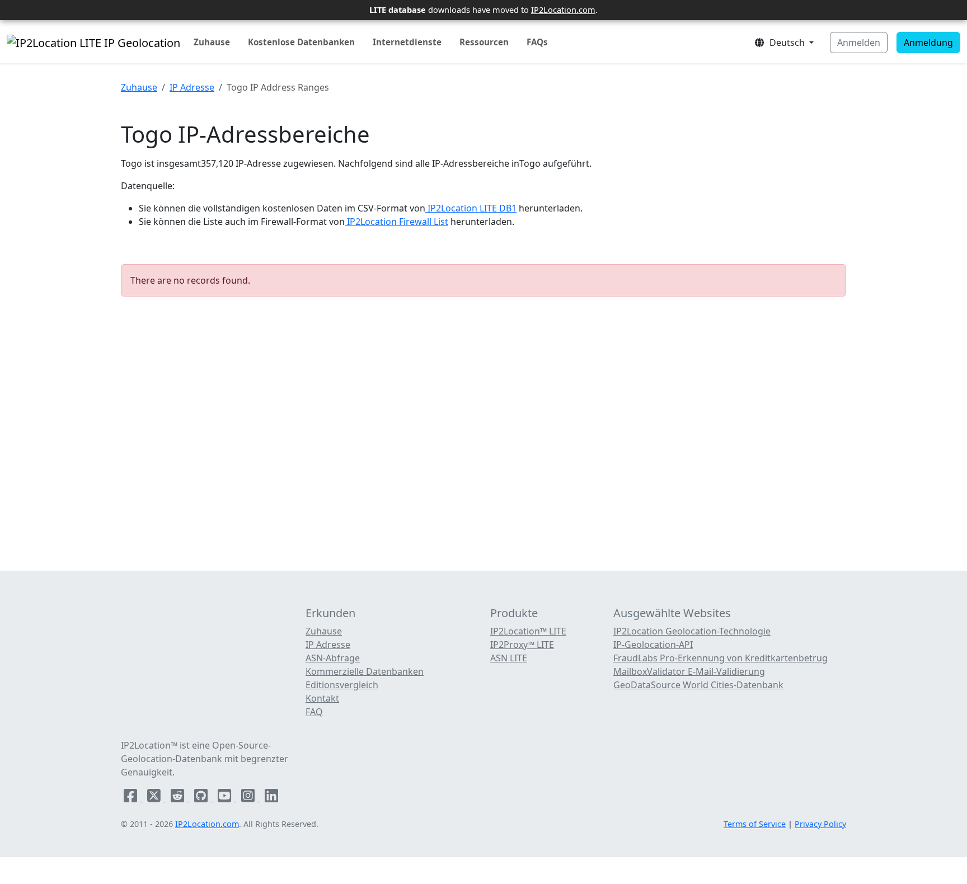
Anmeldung (928, 42)
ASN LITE (508, 658)
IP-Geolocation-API (653, 644)
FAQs (537, 42)
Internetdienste (407, 42)
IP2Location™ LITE (528, 631)
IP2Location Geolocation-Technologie (692, 631)
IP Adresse (192, 87)
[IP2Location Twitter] (155, 798)
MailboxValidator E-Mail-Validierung (689, 671)
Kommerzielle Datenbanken (365, 671)
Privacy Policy (820, 824)
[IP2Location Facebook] (131, 798)
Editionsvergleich (342, 685)
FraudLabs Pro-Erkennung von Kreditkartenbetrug (720, 658)
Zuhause (212, 42)
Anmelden (858, 42)
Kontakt (322, 698)
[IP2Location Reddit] (178, 798)
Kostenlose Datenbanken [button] (301, 42)
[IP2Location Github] (202, 798)
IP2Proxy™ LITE (522, 644)
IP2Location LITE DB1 (471, 208)
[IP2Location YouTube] (225, 798)
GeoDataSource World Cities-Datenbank (698, 685)
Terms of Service (755, 824)
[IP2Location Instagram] (249, 798)
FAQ (314, 712)
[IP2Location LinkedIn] (271, 798)
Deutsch (786, 42)
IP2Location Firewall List (396, 221)
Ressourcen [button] (484, 42)
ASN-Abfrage (333, 658)
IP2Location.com (563, 9)
